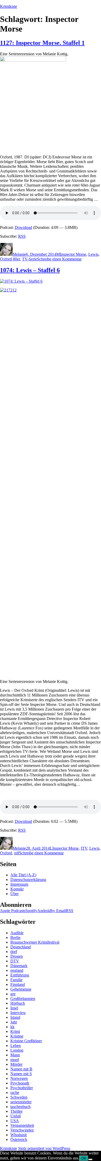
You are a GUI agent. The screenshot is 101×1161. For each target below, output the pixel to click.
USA (14, 1120)
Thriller (16, 1111)
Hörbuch (17, 1003)
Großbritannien (22, 998)
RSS (22, 236)
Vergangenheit (22, 1125)
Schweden (18, 1097)
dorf (13, 951)
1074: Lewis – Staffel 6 (30, 270)
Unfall (15, 1116)
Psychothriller (21, 1088)
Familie (16, 980)
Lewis (93, 254)
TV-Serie (29, 259)
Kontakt (17, 889)
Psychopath (19, 1083)
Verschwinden (22, 1130)
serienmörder (21, 1102)
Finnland (17, 984)
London (16, 1050)
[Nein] (90, 1159)
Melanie (19, 254)
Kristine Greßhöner (26, 1041)
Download (23, 227)
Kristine (16, 1036)
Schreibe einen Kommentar (59, 259)
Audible (17, 933)
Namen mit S (21, 1073)
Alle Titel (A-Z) (23, 875)
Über (14, 893)
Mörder (16, 1064)
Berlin (15, 937)
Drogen (16, 956)
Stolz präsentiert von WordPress (44, 1148)
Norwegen (19, 1078)
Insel (14, 1008)
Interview (18, 1012)
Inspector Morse (73, 254)
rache (14, 1092)
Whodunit (18, 1135)
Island (15, 1017)
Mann (15, 1055)
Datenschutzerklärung (28, 879)
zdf (16, 853)
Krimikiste (8, 6)
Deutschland (20, 947)
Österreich (18, 1139)
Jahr (13, 1022)
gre (13, 994)
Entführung (19, 975)
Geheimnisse (20, 989)
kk (12, 1027)
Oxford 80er (10, 259)
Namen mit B (21, 1069)
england (16, 970)
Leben (15, 1045)
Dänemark (18, 965)
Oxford (6, 853)
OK (83, 1158)
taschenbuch (20, 1106)
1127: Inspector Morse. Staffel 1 (42, 42)
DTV (14, 961)
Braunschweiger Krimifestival (34, 942)
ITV (84, 848)
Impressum (19, 884)
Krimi (15, 1031)
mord (14, 1059)
